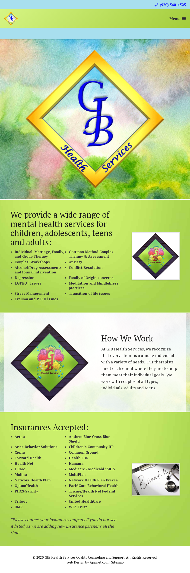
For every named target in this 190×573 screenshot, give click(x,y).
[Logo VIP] (49, 362)
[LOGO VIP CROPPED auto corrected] (156, 256)
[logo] (11, 18)
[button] (177, 18)
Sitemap (117, 562)
